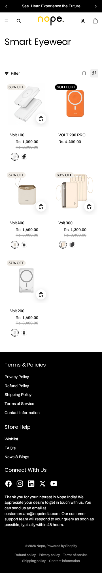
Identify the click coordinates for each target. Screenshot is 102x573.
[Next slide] (96, 6)
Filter (15, 73)
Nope (41, 546)
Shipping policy (34, 561)
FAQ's (10, 448)
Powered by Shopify (61, 546)
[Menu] (6, 20)
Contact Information (22, 413)
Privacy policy (49, 555)
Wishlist (11, 439)
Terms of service (75, 555)
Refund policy (25, 555)
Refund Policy (17, 386)
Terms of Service (19, 404)
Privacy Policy (17, 377)
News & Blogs (17, 457)
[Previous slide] (6, 6)
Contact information (64, 561)
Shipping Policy (18, 395)
